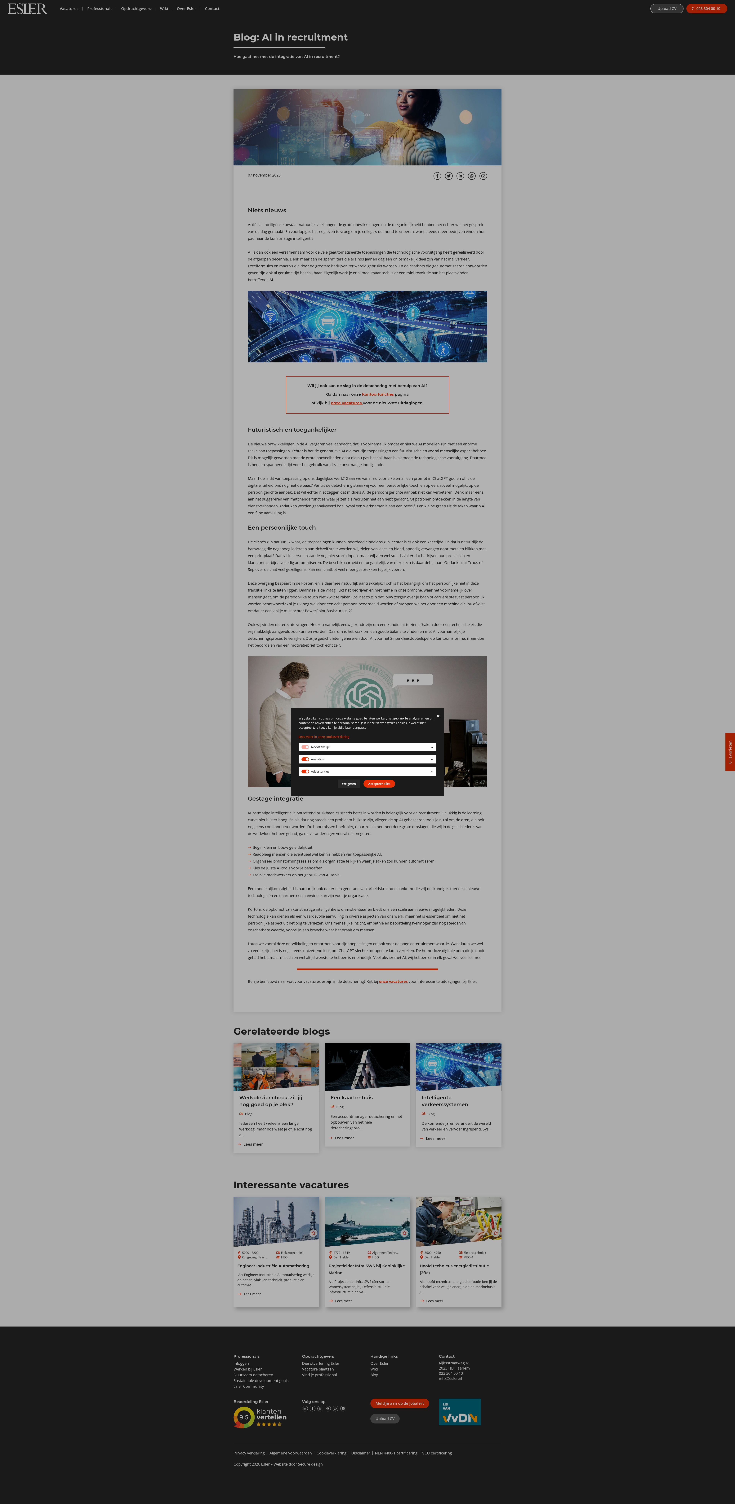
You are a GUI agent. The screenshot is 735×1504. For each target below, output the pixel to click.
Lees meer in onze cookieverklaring (324, 737)
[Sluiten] (438, 716)
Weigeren (349, 784)
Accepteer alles (379, 784)
